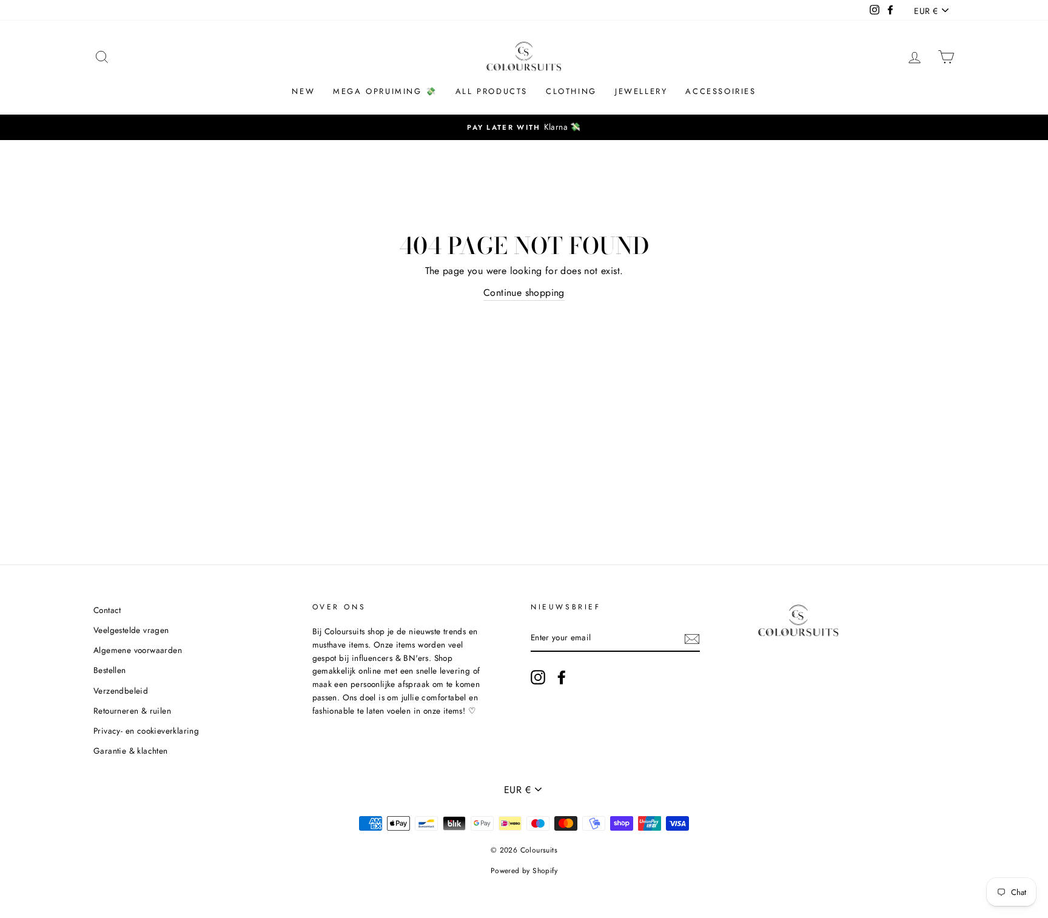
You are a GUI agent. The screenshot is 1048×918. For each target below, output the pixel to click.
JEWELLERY (641, 91)
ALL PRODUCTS (491, 91)
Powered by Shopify (524, 870)
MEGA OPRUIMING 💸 (385, 91)
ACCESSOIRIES (720, 91)
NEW (303, 91)
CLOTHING (571, 91)
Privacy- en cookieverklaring (146, 731)
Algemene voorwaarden (137, 650)
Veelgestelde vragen (131, 630)
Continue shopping (524, 293)
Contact (107, 610)
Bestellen (109, 670)
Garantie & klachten (130, 751)
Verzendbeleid (120, 691)
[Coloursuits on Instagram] (538, 677)
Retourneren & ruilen (132, 711)
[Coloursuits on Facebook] (561, 677)
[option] (524, 127)
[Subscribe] (692, 638)
